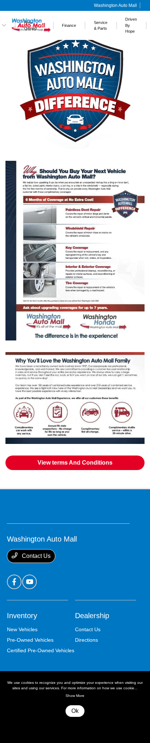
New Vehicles (22, 629)
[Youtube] (29, 582)
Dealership (92, 616)
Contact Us (35, 556)
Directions (86, 640)
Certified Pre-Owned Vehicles (40, 650)
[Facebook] (14, 582)
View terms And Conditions (75, 463)
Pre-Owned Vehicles (30, 640)
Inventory (22, 616)
